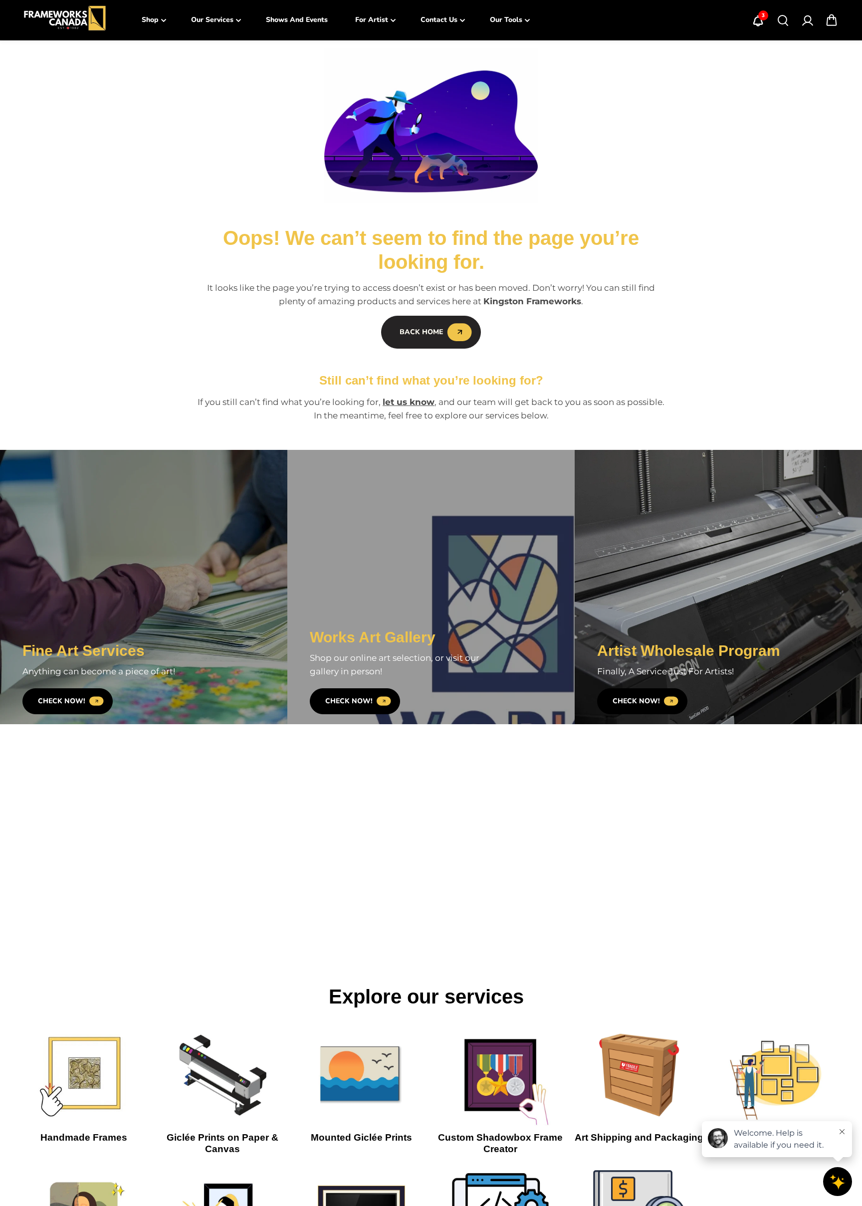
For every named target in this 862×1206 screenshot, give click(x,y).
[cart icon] (832, 20)
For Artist (371, 19)
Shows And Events (297, 19)
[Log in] (807, 20)
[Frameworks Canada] (64, 20)
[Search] (783, 20)
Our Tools (506, 19)
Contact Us (439, 19)
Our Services (212, 19)
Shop (150, 19)
